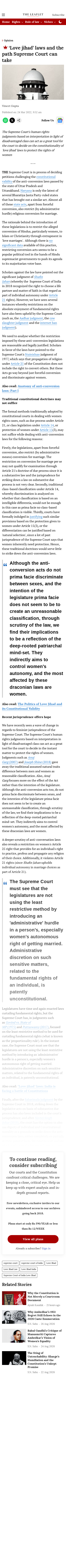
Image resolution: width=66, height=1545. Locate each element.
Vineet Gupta (10, 106)
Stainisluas (32, 354)
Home (6, 21)
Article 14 (47, 425)
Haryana (26, 190)
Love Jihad (51, 1263)
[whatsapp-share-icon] (5, 122)
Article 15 (46, 430)
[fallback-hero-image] (14, 1298)
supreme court (11, 1263)
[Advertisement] (33, 5)
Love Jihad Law (11, 1269)
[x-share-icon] (12, 122)
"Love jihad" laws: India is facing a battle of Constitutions (29, 1088)
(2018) (37, 762)
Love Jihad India (28, 1269)
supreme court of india (32, 1263)
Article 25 (17, 363)
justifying (36, 516)
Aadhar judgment (31, 318)
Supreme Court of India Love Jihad (20, 1275)
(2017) (36, 1027)
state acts (20, 204)
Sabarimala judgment (39, 1099)
